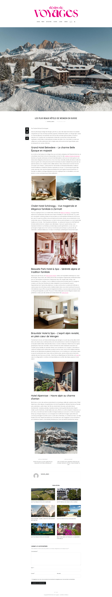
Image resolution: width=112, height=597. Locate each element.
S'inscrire (61, 306)
